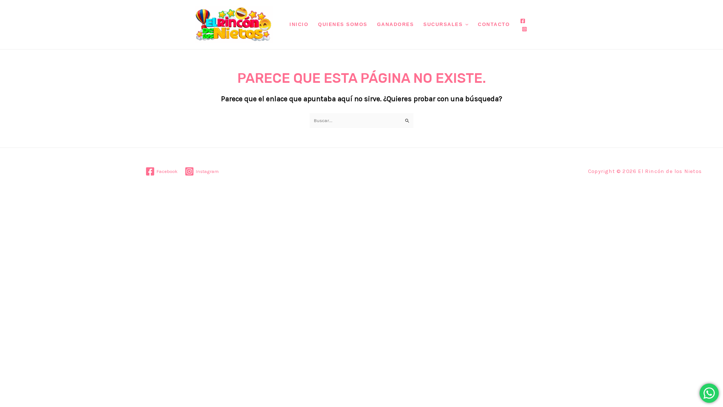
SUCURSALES (443, 24)
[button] (465, 24)
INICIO (298, 24)
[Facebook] (522, 20)
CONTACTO (494, 24)
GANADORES (395, 24)
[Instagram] (524, 29)
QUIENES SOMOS (342, 24)
